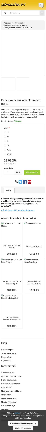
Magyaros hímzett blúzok (11, 391)
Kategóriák (19, 23)
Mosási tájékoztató (8, 402)
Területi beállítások (8, 353)
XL (8, 145)
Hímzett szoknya (8, 406)
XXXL (9, 154)
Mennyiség (8, 168)
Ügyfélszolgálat (7, 350)
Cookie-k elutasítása (23, 428)
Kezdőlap (7, 23)
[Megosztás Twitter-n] (20, 182)
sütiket (17, 413)
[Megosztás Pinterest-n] (29, 182)
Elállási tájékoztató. (9, 380)
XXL (9, 150)
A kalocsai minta (7, 373)
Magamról (5, 409)
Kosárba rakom (32, 172)
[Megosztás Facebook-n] (25, 182)
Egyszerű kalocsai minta (11, 376)
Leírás (8, 190)
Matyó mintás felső (8, 398)
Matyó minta (6, 395)
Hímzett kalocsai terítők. (11, 384)
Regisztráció (6, 357)
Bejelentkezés (7, 361)
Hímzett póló (6, 387)
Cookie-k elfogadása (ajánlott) (23, 423)
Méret (6, 128)
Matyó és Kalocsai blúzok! (14, 25)
